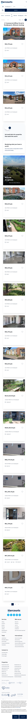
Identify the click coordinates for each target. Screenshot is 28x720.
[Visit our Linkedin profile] (14, 615)
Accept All (23, 717)
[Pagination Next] (18, 604)
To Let (11, 15)
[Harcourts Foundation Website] (12, 683)
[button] (11, 6)
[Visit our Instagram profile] (17, 615)
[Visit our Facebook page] (8, 615)
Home (2, 15)
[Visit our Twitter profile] (11, 615)
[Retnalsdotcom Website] (20, 683)
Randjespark (20, 15)
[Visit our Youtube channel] (20, 615)
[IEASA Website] (5, 695)
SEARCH (16, 10)
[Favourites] (22, 44)
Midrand (15, 15)
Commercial (7, 15)
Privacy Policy (18, 707)
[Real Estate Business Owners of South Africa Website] (20, 695)
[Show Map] (26, 20)
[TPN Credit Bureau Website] (13, 695)
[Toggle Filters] (2, 10)
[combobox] (19, 6)
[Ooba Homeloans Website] (5, 688)
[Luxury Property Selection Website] (4, 683)
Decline (15, 717)
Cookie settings (7, 717)
